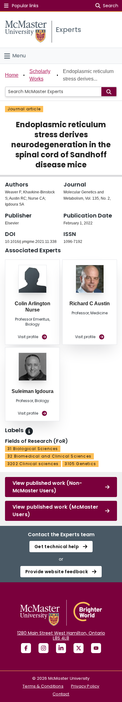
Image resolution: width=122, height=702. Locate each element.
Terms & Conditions (43, 686)
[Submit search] (108, 91)
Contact (61, 694)
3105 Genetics (80, 463)
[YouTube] (96, 648)
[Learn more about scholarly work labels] (29, 431)
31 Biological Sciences (33, 448)
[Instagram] (43, 648)
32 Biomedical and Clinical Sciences (49, 456)
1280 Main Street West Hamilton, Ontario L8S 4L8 (61, 636)
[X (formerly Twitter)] (79, 648)
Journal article (24, 109)
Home (11, 75)
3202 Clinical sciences (33, 463)
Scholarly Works (39, 75)
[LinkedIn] (61, 648)
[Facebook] (26, 648)
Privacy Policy (85, 686)
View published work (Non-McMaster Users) (47, 486)
